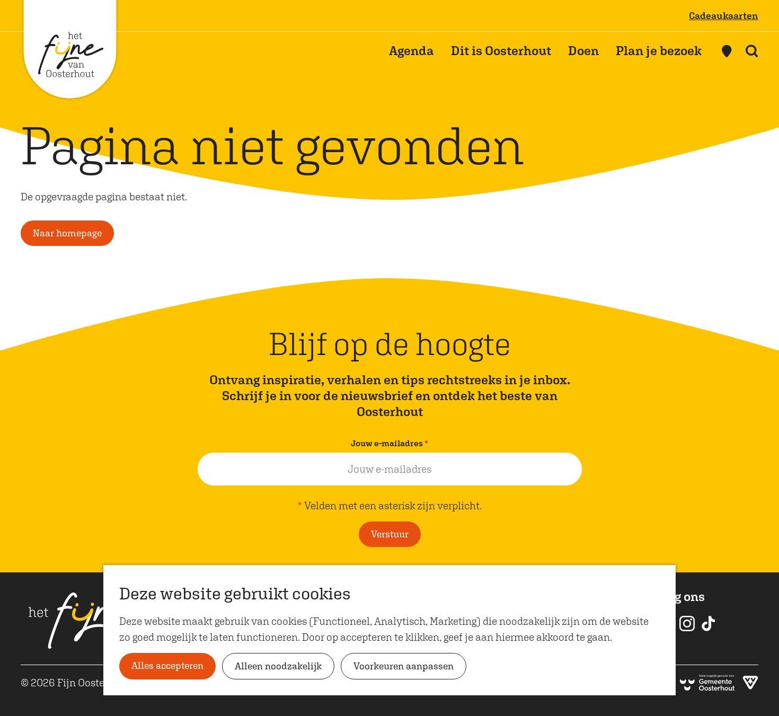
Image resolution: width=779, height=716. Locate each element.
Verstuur (390, 534)
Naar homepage (67, 232)
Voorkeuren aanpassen (403, 665)
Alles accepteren (167, 665)
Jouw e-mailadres (392, 444)
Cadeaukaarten (723, 15)
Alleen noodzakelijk (278, 665)
